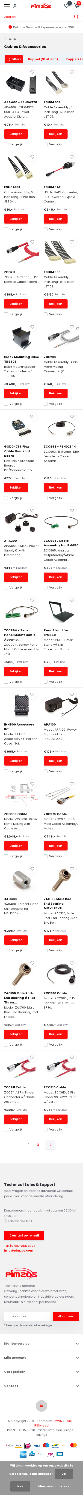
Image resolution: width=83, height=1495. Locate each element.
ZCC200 (50, 357)
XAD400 (10, 899)
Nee (20, 1486)
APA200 (10, 541)
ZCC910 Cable (55, 1087)
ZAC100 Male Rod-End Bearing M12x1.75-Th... (58, 903)
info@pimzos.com (18, 1250)
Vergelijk (16, 144)
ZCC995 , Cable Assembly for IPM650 (61, 543)
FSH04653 (52, 272)
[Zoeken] (76, 17)
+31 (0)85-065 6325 (20, 1246)
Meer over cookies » (53, 1486)
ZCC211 (9, 272)
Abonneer (66, 1316)
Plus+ (69, 1421)
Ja (64, 1474)
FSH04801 (12, 187)
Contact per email (24, 1235)
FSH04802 (52, 102)
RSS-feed (41, 1425)
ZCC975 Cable (55, 814)
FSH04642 (52, 187)
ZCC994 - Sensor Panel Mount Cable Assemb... (20, 635)
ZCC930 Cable (15, 814)
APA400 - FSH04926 (20, 102)
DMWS (57, 1421)
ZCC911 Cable (15, 1087)
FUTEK (12, 39)
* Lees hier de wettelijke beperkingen (28, 1325)
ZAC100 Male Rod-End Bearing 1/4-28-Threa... (20, 998)
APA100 (50, 724)
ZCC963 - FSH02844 (60, 446)
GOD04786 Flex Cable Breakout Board (17, 451)
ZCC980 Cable (55, 993)
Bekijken (16, 134)
